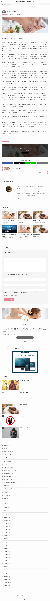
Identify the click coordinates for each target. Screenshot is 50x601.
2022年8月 (7, 514)
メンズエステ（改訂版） (10, 482)
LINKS (22, 595)
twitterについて (8, 454)
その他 (6, 464)
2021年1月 (7, 545)
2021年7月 (7, 532)
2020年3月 (7, 573)
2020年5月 (7, 566)
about (25, 337)
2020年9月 (7, 554)
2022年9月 (7, 510)
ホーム (18, 595)
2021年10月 (7, 523)
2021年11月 (7, 520)
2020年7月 (7, 560)
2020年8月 (7, 557)
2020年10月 (7, 551)
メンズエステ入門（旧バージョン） (13, 479)
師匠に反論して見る (9, 489)
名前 (5, 277)
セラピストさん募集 (9, 467)
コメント (6, 257)
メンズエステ (6, 14)
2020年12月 (7, 548)
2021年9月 (7, 526)
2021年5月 (7, 538)
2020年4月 (7, 570)
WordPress (7, 457)
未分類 (6, 492)
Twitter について (8, 451)
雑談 (6, 498)
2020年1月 (7, 579)
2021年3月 (7, 542)
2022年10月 (7, 507)
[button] (7, 163)
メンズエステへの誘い (10, 476)
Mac (5, 448)
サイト (5, 287)
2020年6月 (7, 563)
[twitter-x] (25, 342)
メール (5, 282)
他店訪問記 (7, 485)
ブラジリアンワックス (10, 470)
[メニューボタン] (1, 1)
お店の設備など (8, 461)
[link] (18, 198)
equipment (7, 445)
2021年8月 (7, 529)
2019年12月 (7, 582)
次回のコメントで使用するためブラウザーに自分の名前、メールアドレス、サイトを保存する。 (24, 292)
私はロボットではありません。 (10, 295)
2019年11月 (7, 585)
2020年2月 (7, 576)
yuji (9, 194)
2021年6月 (7, 535)
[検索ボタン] (48, 1)
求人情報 (7, 495)
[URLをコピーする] (42, 163)
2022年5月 (7, 517)
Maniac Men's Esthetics (25, 1)
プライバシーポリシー (29, 595)
